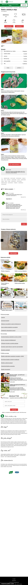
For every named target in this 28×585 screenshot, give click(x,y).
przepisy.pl (5, 11)
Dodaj (24, 224)
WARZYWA (23, 178)
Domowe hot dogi (5, 320)
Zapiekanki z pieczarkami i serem (8, 330)
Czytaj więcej (12, 381)
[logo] (9, 2)
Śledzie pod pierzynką (20, 283)
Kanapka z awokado (5, 350)
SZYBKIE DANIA (13, 181)
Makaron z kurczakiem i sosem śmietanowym (11, 323)
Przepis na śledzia (19, 309)
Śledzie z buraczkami (5, 369)
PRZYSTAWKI (8, 179)
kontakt (14, 578)
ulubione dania (10, 182)
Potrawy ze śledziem (20, 296)
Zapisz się (14, 409)
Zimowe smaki (4, 184)
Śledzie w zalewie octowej (7, 362)
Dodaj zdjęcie (13, 253)
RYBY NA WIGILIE (19, 181)
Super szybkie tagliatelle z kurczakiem (9, 327)
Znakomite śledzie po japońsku (8, 366)
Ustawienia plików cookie (7, 583)
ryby (2, 179)
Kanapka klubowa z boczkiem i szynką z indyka (11, 336)
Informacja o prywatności (14, 582)
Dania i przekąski (9, 7)
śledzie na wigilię (6, 178)
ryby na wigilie (13, 178)
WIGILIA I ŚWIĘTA (14, 179)
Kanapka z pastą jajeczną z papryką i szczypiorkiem (12, 346)
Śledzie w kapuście (5, 271)
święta (9, 181)
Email (8, 67)
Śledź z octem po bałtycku (21, 271)
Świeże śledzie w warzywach (5, 284)
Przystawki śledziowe (6, 296)
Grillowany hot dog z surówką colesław (9, 343)
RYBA (5, 179)
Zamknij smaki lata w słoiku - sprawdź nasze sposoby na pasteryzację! (15, 375)
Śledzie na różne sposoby (23, 7)
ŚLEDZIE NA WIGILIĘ (4, 182)
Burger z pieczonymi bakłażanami (8, 340)
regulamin (14, 580)
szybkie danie (21, 182)
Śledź (6, 181)
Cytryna (18, 179)
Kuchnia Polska (18, 178)
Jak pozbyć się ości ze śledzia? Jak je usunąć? (7, 309)
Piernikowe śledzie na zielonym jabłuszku (10, 359)
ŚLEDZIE (3, 181)
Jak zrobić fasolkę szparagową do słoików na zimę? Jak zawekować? (15, 385)
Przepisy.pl (3, 7)
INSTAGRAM (15, 182)
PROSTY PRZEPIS (23, 179)
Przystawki (16, 7)
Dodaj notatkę (15, 164)
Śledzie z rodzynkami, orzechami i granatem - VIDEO (12, 356)
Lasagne (3, 317)
